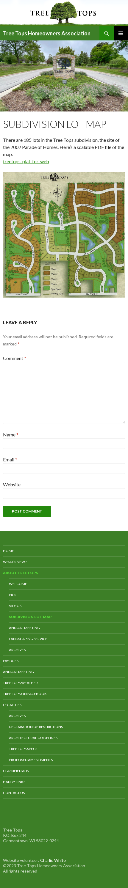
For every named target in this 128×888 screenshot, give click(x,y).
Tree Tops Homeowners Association (46, 33)
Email (10, 459)
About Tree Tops (20, 572)
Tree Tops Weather (20, 682)
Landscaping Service (28, 638)
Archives (17, 649)
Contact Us (14, 792)
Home (8, 550)
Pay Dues (10, 660)
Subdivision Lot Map (30, 616)
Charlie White (53, 860)
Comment (14, 358)
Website (12, 484)
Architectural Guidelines (33, 737)
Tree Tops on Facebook (25, 693)
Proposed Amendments (31, 759)
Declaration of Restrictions (36, 726)
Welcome (18, 583)
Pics (12, 594)
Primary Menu (121, 33)
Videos (15, 605)
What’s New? (14, 561)
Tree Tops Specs (23, 748)
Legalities (12, 704)
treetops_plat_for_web (26, 161)
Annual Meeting (24, 627)
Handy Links (14, 781)
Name (10, 434)
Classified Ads (16, 770)
